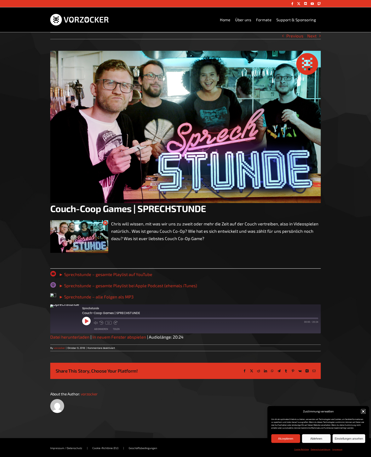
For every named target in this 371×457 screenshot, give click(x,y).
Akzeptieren (285, 438)
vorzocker (59, 347)
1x (108, 322)
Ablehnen (316, 438)
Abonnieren (101, 329)
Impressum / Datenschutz (66, 448)
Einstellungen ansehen (349, 438)
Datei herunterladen (69, 336)
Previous (294, 35)
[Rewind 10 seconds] (101, 323)
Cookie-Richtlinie (301, 449)
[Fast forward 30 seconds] (115, 323)
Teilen (116, 329)
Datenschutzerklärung (320, 449)
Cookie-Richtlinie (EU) (105, 448)
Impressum (337, 449)
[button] (363, 411)
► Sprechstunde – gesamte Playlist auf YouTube (105, 274)
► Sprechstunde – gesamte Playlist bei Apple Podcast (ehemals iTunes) (128, 285)
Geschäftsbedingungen (143, 448)
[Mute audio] (96, 322)
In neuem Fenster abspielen (119, 336)
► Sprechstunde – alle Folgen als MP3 (96, 296)
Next (312, 35)
